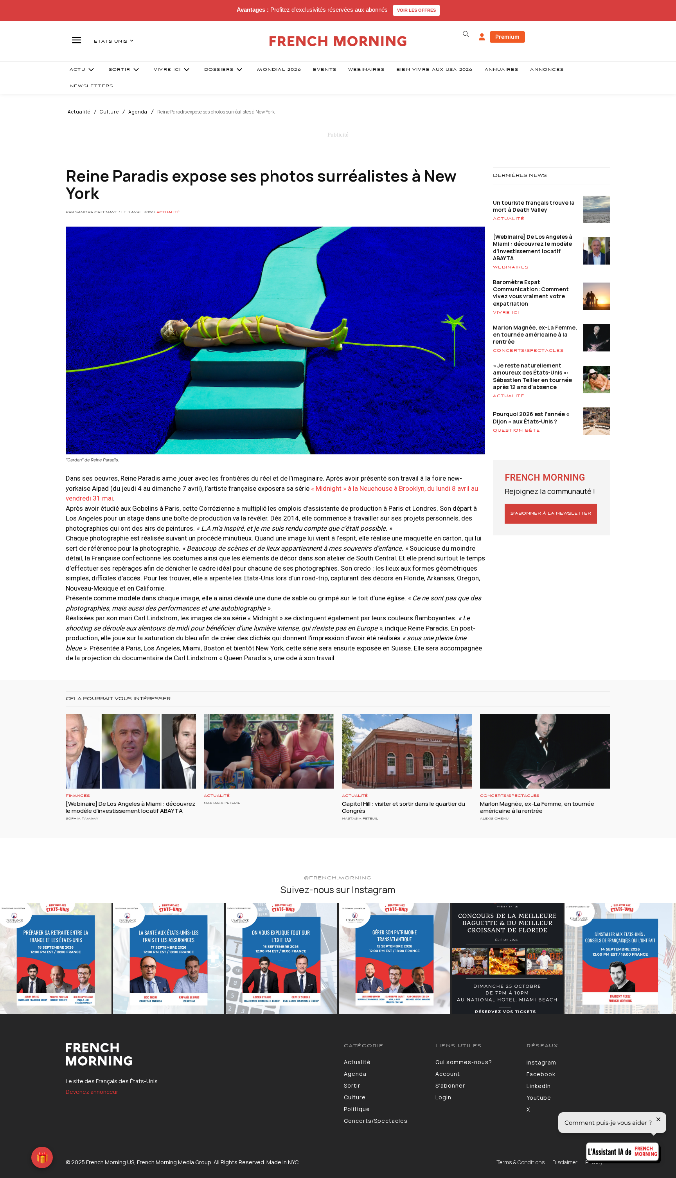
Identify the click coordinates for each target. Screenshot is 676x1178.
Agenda (137, 112)
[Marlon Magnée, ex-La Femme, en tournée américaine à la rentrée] (545, 751)
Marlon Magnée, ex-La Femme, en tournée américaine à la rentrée (535, 334)
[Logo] (199, 1054)
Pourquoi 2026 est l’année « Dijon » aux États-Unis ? (531, 417)
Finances (78, 796)
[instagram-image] (55, 958)
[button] (465, 34)
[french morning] (338, 41)
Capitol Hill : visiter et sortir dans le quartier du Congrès (403, 807)
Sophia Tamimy (82, 818)
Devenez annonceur (92, 1091)
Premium (507, 36)
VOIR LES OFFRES (416, 10)
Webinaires (511, 267)
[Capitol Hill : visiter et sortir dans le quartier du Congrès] (407, 751)
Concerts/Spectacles (528, 350)
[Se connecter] (482, 37)
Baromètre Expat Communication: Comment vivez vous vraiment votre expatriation (531, 292)
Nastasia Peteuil (222, 803)
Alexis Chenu (494, 818)
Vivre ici (506, 312)
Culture (109, 112)
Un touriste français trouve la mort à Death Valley (534, 206)
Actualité (79, 112)
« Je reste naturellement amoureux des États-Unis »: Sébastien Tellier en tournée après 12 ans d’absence (532, 376)
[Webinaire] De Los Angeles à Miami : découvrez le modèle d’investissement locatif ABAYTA (532, 247)
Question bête (516, 430)
